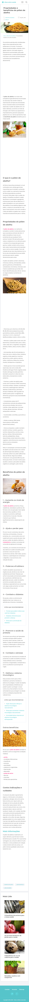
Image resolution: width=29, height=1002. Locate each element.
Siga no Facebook (16, 993)
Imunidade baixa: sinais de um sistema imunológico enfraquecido (14, 717)
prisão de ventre (8, 773)
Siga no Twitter (12, 993)
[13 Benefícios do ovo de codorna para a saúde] (15, 947)
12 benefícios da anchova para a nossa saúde (14, 916)
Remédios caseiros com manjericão (12, 976)
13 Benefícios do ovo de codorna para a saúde (12, 956)
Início (4, 35)
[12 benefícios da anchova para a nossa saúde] (15, 907)
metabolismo (7, 542)
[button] (26, 2)
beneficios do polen (9, 884)
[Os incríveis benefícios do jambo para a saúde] (15, 927)
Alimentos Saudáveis (9, 17)
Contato (7, 989)
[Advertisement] (14, 78)
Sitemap (21, 989)
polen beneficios (20, 884)
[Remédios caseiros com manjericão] (15, 967)
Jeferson (7, 19)
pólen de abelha (8, 229)
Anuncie (14, 989)
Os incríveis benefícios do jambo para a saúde (13, 936)
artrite (5, 757)
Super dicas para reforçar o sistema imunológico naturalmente (13, 705)
